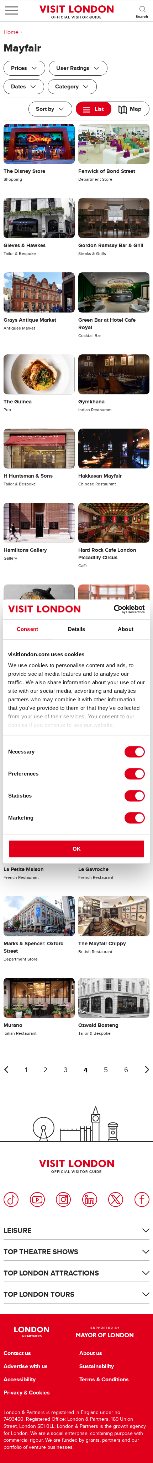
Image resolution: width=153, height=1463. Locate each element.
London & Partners (32, 1332)
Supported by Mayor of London (104, 1332)
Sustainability (96, 1366)
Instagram (63, 1199)
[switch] (135, 773)
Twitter (115, 1199)
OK (77, 849)
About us (90, 1353)
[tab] (93, 109)
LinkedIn (89, 1199)
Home (11, 32)
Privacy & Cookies (27, 1392)
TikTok (11, 1199)
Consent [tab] (27, 629)
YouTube (37, 1199)
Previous (6, 1069)
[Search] (142, 10)
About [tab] (125, 629)
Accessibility (20, 1379)
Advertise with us (26, 1366)
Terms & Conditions (104, 1379)
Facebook (141, 1199)
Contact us (17, 1353)
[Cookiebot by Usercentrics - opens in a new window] (114, 609)
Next (146, 1069)
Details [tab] (76, 629)
